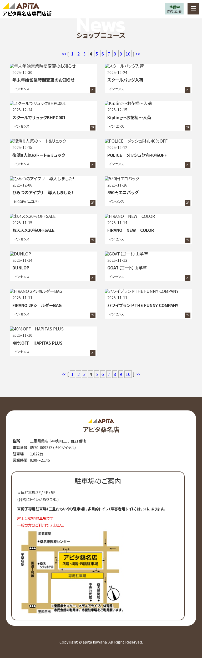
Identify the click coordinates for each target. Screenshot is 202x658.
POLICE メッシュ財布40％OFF (137, 155)
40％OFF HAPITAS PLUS (37, 343)
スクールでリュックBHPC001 (38, 117)
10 (128, 54)
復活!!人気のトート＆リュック (38, 155)
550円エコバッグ (123, 192)
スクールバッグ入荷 (125, 80)
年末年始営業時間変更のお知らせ (43, 80)
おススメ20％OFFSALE (33, 230)
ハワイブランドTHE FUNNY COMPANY (142, 305)
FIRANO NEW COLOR (130, 230)
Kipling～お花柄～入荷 (129, 117)
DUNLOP (20, 267)
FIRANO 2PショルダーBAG (37, 305)
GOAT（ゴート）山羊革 (127, 267)
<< (64, 54)
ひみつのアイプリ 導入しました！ (42, 192)
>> (137, 54)
